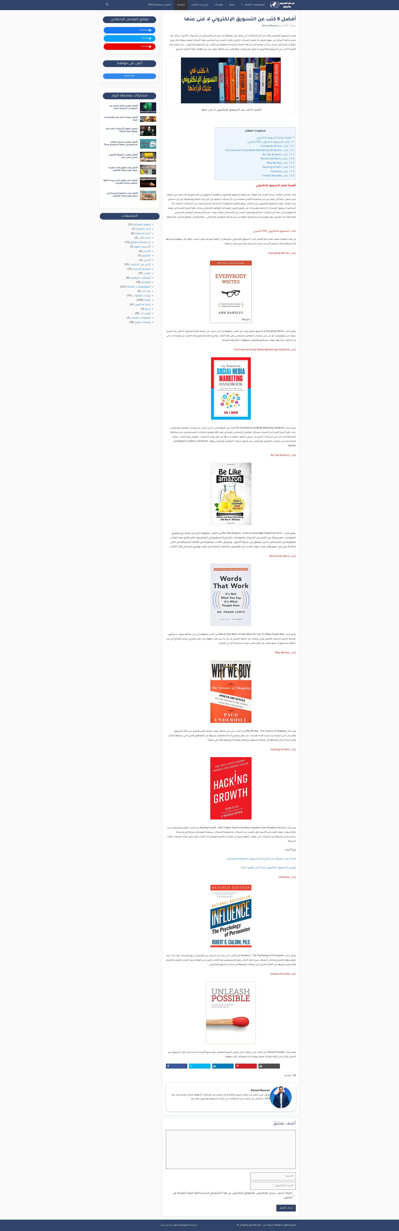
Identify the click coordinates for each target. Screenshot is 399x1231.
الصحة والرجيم (142, 269)
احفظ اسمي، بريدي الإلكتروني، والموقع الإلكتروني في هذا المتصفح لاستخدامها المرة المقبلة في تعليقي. (232, 1195)
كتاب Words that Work (277, 159)
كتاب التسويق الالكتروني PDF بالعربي (270, 142)
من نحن (164, 1225)
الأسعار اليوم (142, 247)
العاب (147, 273)
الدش (147, 260)
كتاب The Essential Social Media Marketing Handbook (259, 150)
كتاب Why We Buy (280, 163)
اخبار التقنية (143, 229)
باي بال (146, 291)
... (268, 1102)
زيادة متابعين (142, 304)
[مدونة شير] (282, 5)
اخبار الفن (145, 238)
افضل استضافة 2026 (159, 5)
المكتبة (181, 5)
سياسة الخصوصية (188, 1225)
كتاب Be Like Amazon (278, 154)
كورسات (218, 5)
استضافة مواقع (140, 242)
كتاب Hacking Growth (278, 167)
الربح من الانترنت (199, 5)
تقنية (232, 5)
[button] (107, 5)
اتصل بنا (174, 1225)
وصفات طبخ (143, 322)
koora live (130, 76)
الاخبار (147, 251)
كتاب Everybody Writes (277, 146)
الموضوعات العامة (255, 5)
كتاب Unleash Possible (278, 176)
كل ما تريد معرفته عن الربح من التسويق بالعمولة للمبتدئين (261, 859)
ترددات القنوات (141, 295)
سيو (148, 309)
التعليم (146, 255)
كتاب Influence (282, 171)
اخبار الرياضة (143, 233)
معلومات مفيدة (141, 318)
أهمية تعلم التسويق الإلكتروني (274, 138)
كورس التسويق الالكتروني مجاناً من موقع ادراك (268, 867)
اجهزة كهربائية (142, 224)
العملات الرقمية (140, 278)
